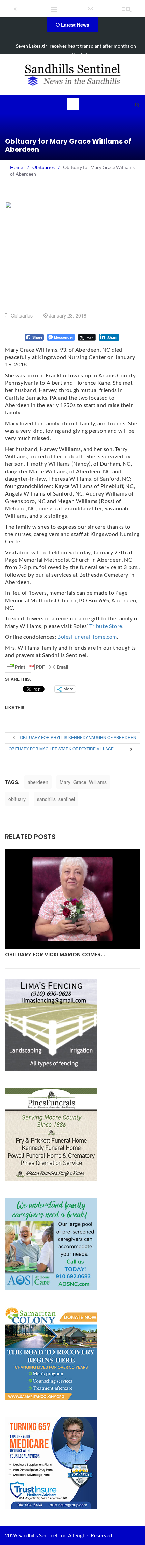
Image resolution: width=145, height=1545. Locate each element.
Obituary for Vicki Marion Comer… (55, 954)
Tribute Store (105, 626)
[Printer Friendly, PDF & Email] (37, 667)
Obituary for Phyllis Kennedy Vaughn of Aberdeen (78, 737)
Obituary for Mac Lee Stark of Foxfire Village (61, 748)
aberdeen (38, 782)
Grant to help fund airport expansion (76, 46)
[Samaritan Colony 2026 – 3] (51, 1352)
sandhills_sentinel (56, 798)
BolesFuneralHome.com (87, 636)
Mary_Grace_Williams (83, 782)
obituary (17, 798)
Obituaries (22, 315)
